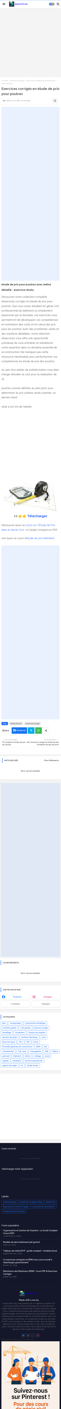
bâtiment (17, 1056)
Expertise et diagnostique (31, 1202)
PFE (28, 1042)
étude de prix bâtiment (40, 538)
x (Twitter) (15, 1004)
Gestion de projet (9, 1037)
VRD (46, 1051)
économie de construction (43, 1207)
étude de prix (16, 723)
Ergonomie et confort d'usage (16, 1207)
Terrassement (8, 1051)
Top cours (22, 1051)
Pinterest (46, 1004)
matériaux (16, 1061)
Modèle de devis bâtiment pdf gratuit (21, 1242)
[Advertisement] (30, 42)
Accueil (4, 81)
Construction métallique (35, 1023)
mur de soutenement (34, 1061)
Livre (44, 1037)
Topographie (35, 1051)
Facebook (21, 730)
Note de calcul (8, 1042)
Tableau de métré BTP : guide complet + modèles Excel (30, 1251)
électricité (50, 1202)
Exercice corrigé (17, 81)
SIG (45, 1047)
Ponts (35, 1042)
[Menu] (4, 4)
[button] (52, 4)
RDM (38, 1047)
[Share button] (46, 730)
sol (22, 1065)
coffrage (37, 1056)
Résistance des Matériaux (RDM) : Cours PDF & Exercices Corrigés (30, 1272)
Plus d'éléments (51, 760)
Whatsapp (38, 730)
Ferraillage (6, 1033)
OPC (21, 1042)
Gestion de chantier (37, 1033)
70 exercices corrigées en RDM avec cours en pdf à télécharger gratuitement (27, 1261)
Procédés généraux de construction (17, 1047)
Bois (4, 1023)
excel (47, 1056)
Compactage (15, 1023)
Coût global (25, 1028)
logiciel (5, 1061)
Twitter (31, 730)
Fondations (20, 1033)
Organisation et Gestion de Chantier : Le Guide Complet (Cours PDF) (30, 1231)
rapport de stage (9, 1065)
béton (27, 1056)
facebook (17, 997)
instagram (48, 997)
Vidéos (55, 1051)
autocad (5, 1056)
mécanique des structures (14, 1211)
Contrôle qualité (9, 1028)
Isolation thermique (29, 1037)
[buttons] (23, 1335)
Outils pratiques (10, 1202)
